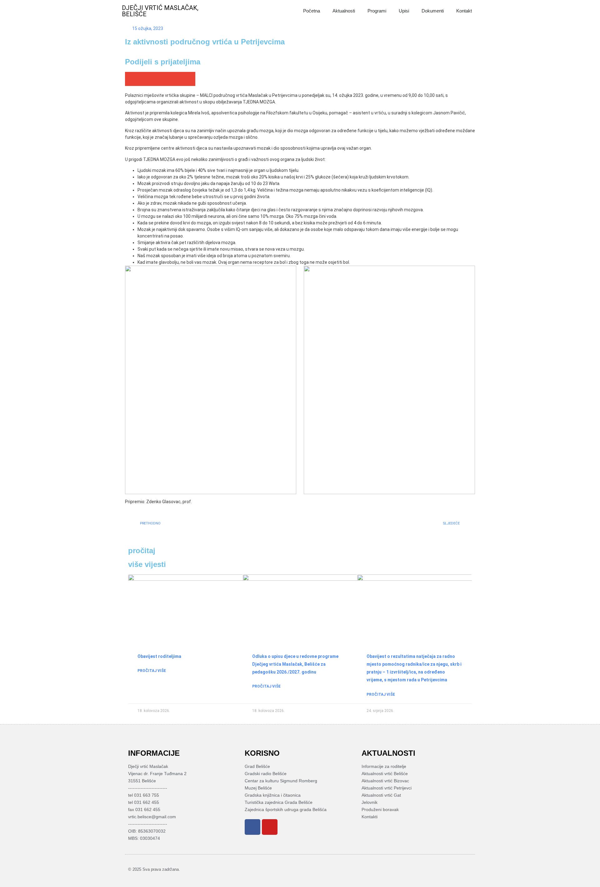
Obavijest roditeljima (159, 656)
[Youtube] (270, 827)
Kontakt (464, 10)
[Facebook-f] (459, 869)
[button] (132, 79)
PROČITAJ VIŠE (152, 671)
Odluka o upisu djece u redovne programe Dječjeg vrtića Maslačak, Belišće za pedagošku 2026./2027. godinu (295, 664)
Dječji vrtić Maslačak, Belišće (160, 11)
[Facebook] (252, 827)
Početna (311, 10)
